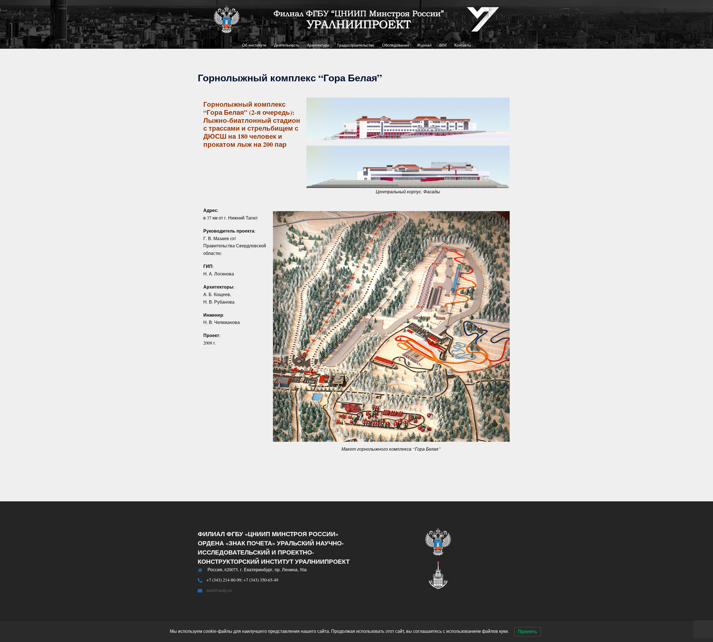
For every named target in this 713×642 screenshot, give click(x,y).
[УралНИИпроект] (356, 21)
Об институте (254, 45)
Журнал (424, 45)
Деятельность (286, 45)
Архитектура (318, 45)
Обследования (395, 45)
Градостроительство (355, 45)
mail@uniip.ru (219, 590)
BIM (442, 45)
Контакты (462, 45)
